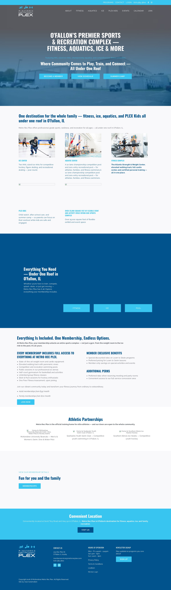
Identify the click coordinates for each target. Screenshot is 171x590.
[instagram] (59, 565)
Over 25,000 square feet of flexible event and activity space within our (82, 213)
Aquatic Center (71, 160)
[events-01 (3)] (83, 184)
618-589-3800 (58, 561)
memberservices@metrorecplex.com (67, 558)
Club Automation (30, 582)
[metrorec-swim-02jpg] (83, 134)
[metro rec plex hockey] (37, 134)
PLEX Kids (22, 210)
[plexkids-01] (37, 184)
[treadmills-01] (129, 134)
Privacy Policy (93, 560)
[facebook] (55, 565)
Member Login (93, 572)
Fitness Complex (117, 160)
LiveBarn (91, 568)
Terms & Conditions (95, 564)
